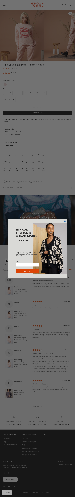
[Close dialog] (65, 221)
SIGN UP (27, 271)
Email (17, 261)
